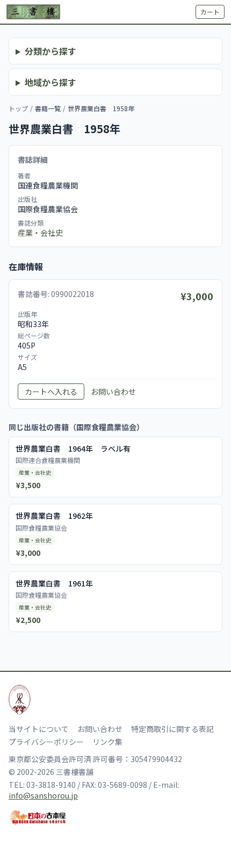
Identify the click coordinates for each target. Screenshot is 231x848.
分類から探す (50, 51)
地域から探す (50, 82)
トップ (18, 108)
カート (210, 11)
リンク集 (107, 741)
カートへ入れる (51, 391)
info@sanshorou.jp (43, 795)
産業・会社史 (40, 232)
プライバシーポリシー (46, 741)
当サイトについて (39, 728)
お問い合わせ (113, 391)
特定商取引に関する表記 (172, 728)
